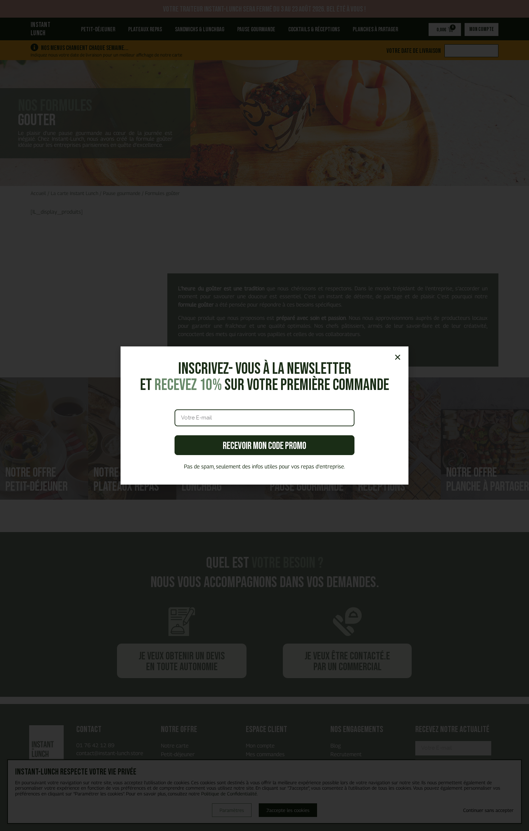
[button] (397, 357)
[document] (264, 415)
